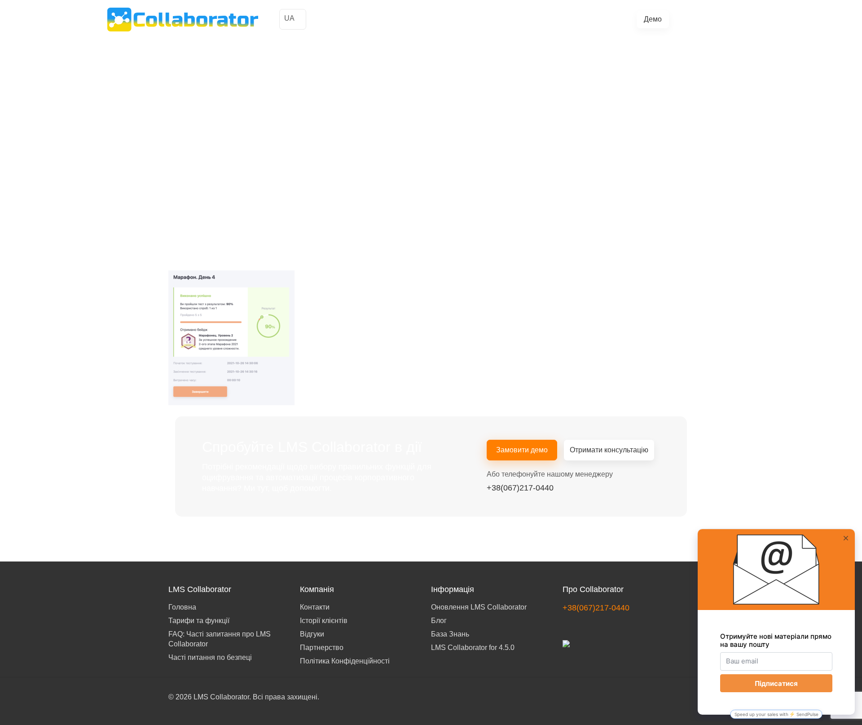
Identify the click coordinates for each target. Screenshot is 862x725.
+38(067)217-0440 (718, 19)
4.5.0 (584, 19)
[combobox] (292, 19)
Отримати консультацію (609, 450)
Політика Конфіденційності (345, 661)
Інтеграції (532, 19)
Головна (182, 607)
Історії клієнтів (384, 19)
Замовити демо (522, 450)
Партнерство (321, 647)
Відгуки (312, 634)
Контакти (315, 607)
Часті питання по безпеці (210, 657)
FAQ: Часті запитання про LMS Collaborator (219, 639)
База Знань (450, 634)
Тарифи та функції (479, 19)
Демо (653, 19)
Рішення (428, 19)
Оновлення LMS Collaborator (479, 607)
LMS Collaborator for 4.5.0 (473, 647)
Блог (562, 19)
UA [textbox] (289, 18)
